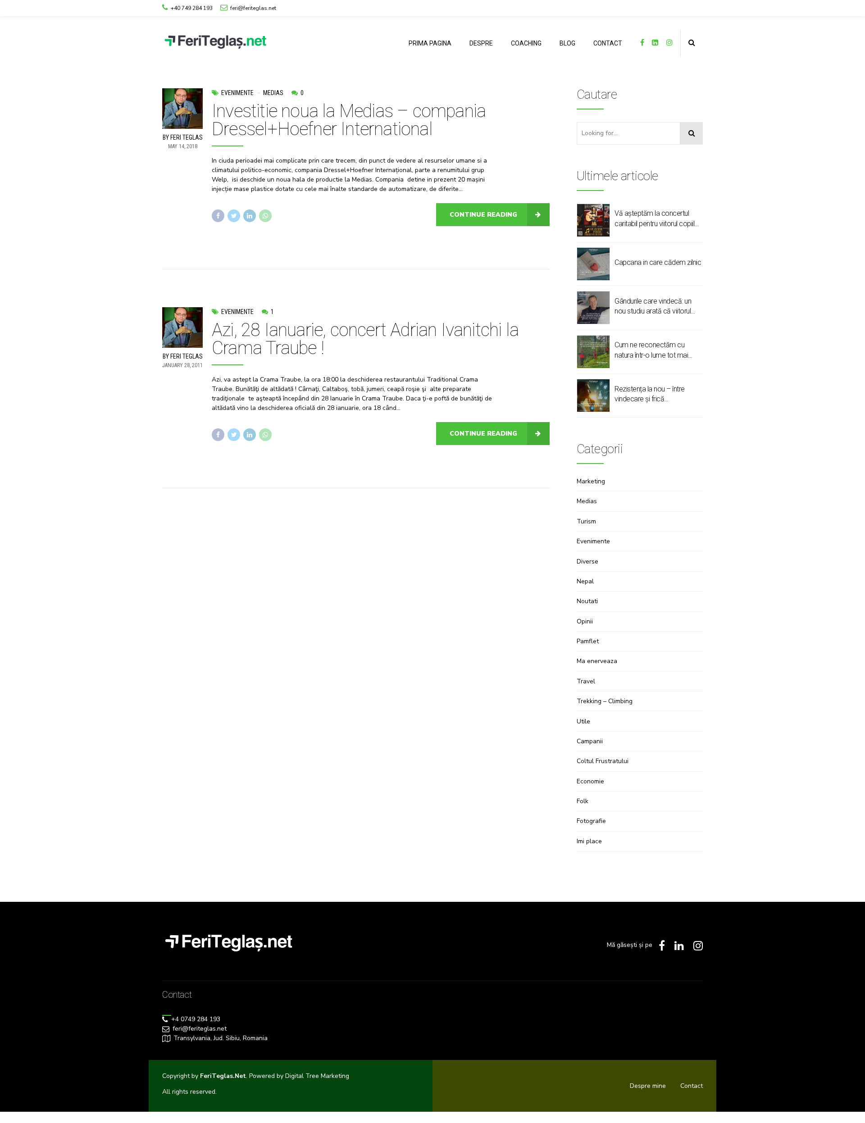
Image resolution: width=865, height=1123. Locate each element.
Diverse (587, 561)
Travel (586, 681)
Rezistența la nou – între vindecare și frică (650, 394)
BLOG (567, 43)
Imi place (589, 841)
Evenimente (237, 92)
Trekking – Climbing (605, 701)
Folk (582, 801)
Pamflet (588, 641)
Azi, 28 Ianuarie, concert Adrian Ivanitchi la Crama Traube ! (365, 339)
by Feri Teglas (183, 137)
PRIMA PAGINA (430, 43)
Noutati (587, 601)
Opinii (585, 621)
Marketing (591, 481)
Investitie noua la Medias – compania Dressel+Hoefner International (349, 120)
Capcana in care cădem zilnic (658, 262)
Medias (273, 92)
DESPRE (481, 43)
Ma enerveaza (597, 661)
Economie (590, 781)
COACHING (526, 43)
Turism (586, 521)
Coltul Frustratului (602, 761)
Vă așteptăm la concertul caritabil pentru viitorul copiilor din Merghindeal (658, 219)
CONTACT (607, 43)
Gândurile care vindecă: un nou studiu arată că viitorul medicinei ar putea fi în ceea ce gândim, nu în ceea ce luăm (656, 307)
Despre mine (648, 1086)
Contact (691, 1086)
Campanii (590, 741)
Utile (583, 721)
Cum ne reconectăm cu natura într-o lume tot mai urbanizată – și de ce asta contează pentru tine (652, 350)
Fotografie (591, 821)
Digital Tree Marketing (317, 1076)
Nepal (585, 581)
